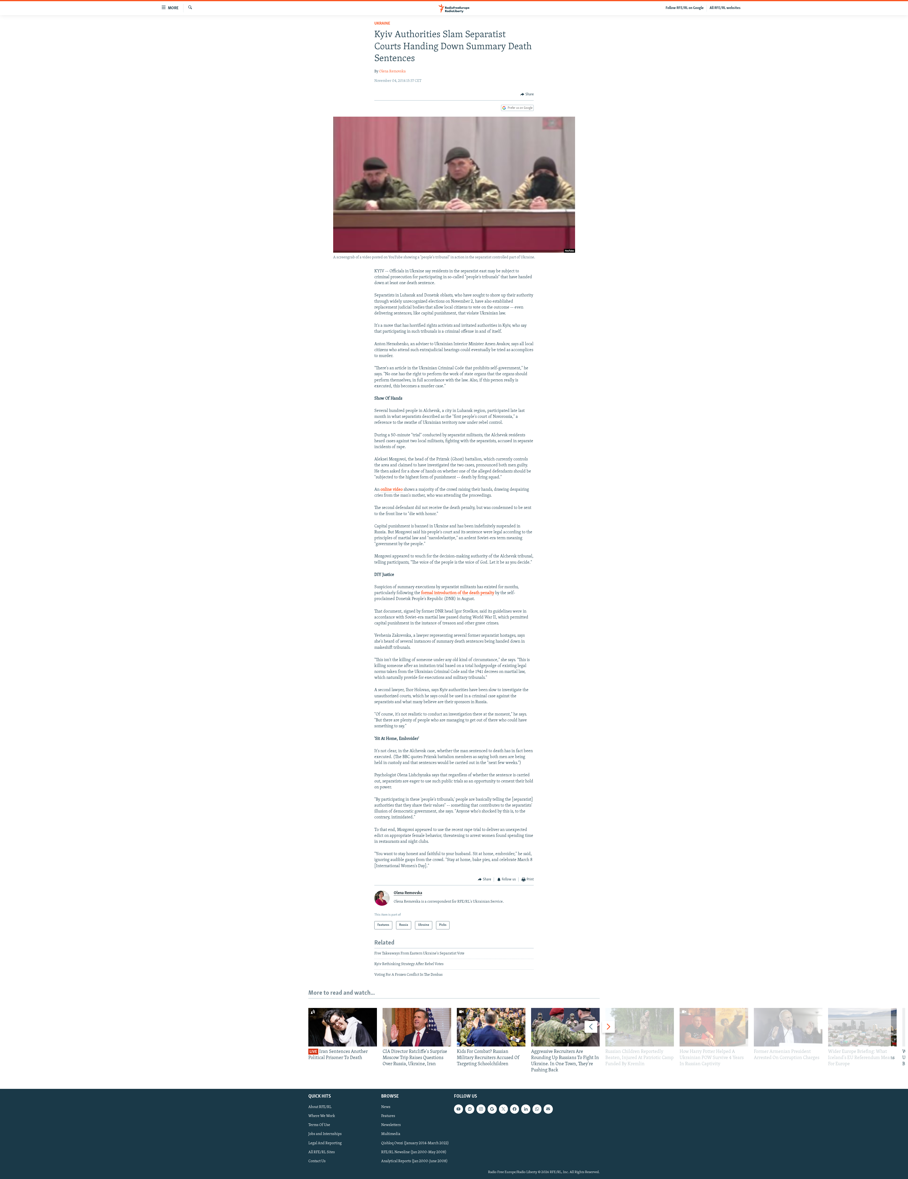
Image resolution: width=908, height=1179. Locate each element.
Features (388, 1116)
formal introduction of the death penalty (457, 593)
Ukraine (382, 24)
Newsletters (391, 1125)
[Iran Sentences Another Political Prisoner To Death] (342, 1027)
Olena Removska (392, 71)
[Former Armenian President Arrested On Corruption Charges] (788, 1027)
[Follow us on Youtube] (458, 1108)
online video (391, 490)
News (385, 1107)
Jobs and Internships (325, 1134)
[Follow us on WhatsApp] (537, 1108)
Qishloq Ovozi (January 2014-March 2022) (415, 1143)
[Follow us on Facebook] (514, 1108)
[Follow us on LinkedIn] (525, 1108)
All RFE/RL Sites (321, 1152)
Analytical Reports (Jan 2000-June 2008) (414, 1161)
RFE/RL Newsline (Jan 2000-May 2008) (413, 1152)
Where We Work (321, 1116)
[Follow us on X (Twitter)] (503, 1108)
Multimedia (390, 1134)
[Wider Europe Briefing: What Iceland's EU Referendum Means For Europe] (862, 1027)
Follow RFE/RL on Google (685, 8)
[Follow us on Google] (492, 1108)
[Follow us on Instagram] (480, 1108)
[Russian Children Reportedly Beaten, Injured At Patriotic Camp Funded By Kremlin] (639, 1027)
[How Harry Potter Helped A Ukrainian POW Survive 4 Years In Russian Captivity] (714, 1027)
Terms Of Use (319, 1125)
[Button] (527, 94)
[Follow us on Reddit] (469, 1108)
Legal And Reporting (325, 1143)
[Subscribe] (548, 1108)
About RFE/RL (320, 1107)
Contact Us (317, 1161)
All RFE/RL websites (725, 8)
